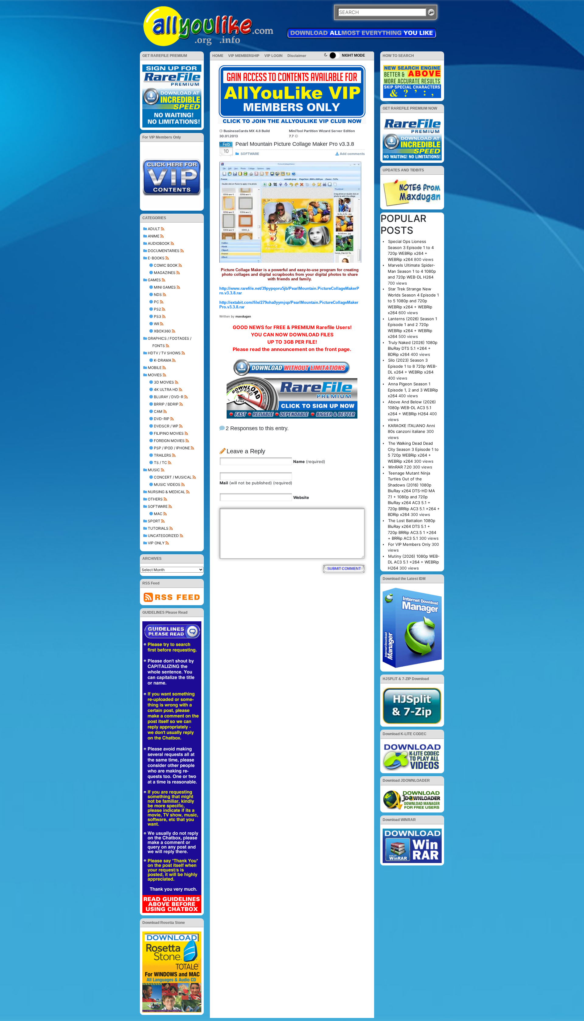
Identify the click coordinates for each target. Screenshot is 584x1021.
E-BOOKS (156, 258)
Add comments (352, 154)
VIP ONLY (156, 543)
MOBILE (155, 367)
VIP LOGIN (273, 55)
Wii (156, 323)
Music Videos (167, 484)
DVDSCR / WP (166, 426)
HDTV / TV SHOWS (164, 353)
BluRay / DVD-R (168, 397)
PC (156, 302)
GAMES (154, 280)
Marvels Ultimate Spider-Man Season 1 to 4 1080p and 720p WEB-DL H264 (412, 271)
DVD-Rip (161, 418)
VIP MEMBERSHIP (243, 55)
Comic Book (166, 265)
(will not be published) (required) (256, 482)
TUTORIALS (158, 528)
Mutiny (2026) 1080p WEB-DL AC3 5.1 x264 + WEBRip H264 (414, 562)
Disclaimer (296, 55)
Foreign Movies (169, 440)
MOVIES (155, 375)
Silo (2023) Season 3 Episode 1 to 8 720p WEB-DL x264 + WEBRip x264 (412, 366)
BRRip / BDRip (166, 404)
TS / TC (160, 462)
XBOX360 (162, 331)
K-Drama (162, 360)
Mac (158, 513)
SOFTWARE (158, 506)
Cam (158, 411)
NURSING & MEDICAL (166, 491)
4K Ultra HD (166, 389)
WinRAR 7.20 (400, 467)
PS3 (157, 316)
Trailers (162, 455)
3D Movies (164, 382)
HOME (217, 55)
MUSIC (154, 470)
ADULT (154, 228)
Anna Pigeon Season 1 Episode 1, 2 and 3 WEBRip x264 (413, 389)
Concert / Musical (173, 477)
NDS (158, 294)
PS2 (157, 309)
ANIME (153, 236)
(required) (309, 461)
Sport (154, 521)
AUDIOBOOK (159, 243)
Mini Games (165, 287)
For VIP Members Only (409, 544)
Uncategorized (163, 535)
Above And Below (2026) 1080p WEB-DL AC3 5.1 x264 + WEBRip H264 (412, 407)
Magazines (165, 272)
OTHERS (155, 499)
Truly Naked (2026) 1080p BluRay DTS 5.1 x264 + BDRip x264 (412, 348)
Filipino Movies (169, 433)
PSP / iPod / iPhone (172, 448)
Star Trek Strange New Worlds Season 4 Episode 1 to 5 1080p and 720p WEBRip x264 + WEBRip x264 (413, 300)
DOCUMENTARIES (163, 250)
